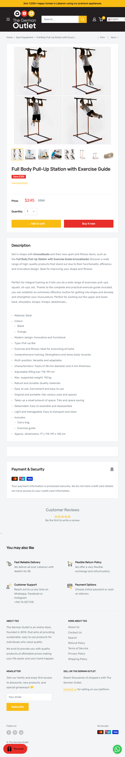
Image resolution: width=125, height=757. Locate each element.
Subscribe (17, 706)
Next (113, 37)
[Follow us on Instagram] (15, 732)
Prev (102, 37)
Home (10, 37)
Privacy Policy (76, 653)
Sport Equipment (24, 37)
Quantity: (17, 211)
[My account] (94, 19)
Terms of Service (78, 648)
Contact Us (75, 632)
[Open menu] (8, 19)
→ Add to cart (36, 223)
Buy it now (88, 223)
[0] (101, 19)
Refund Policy (76, 643)
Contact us (70, 689)
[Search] (83, 19)
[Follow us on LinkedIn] (21, 732)
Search (72, 637)
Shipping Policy (77, 659)
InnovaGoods (19, 183)
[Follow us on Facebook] (9, 732)
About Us (73, 627)
